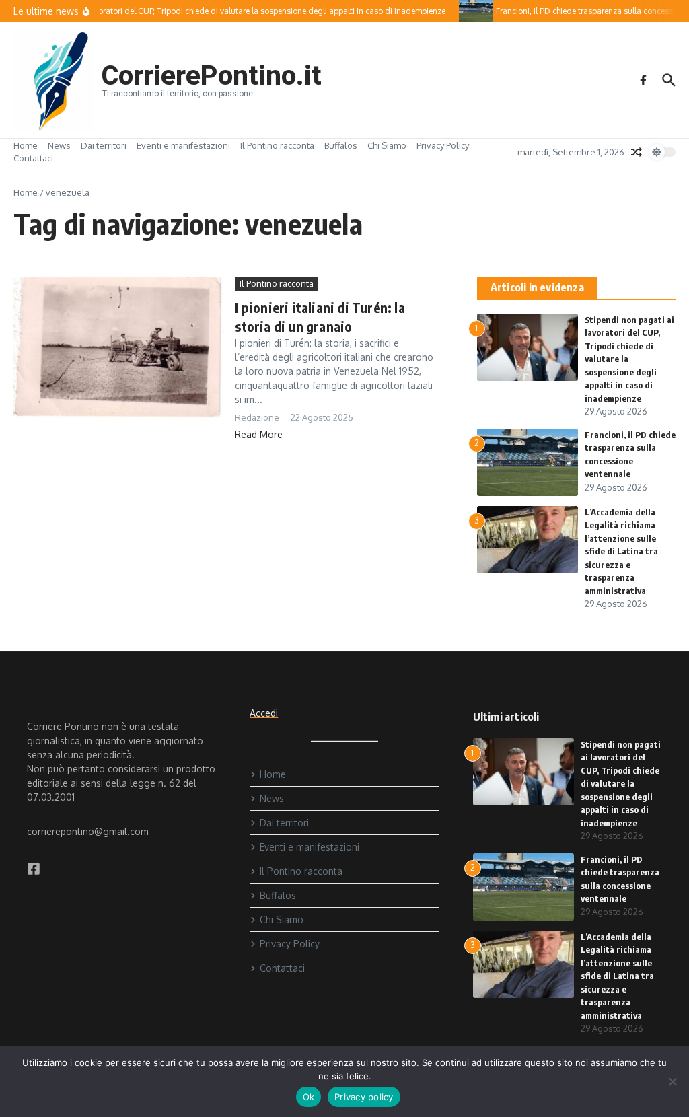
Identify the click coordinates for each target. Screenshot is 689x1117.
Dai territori (103, 145)
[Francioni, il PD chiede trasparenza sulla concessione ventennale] (469, 11)
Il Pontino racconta (277, 145)
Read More (259, 434)
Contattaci (33, 158)
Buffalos (340, 145)
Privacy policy (364, 1096)
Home (25, 145)
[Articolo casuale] (636, 152)
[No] (672, 1081)
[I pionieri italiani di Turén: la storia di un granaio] (119, 347)
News (59, 145)
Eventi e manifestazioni (183, 145)
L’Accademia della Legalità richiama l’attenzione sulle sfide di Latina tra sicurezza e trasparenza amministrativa (621, 551)
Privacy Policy (442, 145)
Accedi (264, 713)
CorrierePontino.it (211, 76)
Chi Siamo (386, 145)
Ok (309, 1096)
